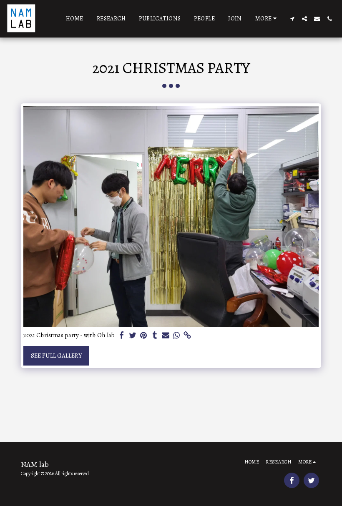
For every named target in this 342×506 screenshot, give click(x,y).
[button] (292, 19)
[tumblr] (154, 335)
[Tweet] (133, 335)
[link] (187, 335)
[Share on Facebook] (122, 335)
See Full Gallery (56, 355)
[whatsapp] (177, 335)
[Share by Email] (166, 335)
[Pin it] (144, 335)
